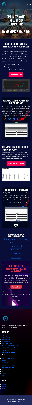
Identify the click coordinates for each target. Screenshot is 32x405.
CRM (15, 239)
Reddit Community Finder (8, 365)
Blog (3, 371)
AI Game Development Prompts (10, 345)
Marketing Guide (6, 336)
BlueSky (4, 386)
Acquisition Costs (17, 253)
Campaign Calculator (7, 364)
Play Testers (17, 257)
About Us (4, 360)
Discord (4, 384)
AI (8, 239)
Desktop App (5, 362)
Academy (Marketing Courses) (9, 358)
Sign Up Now (16, 287)
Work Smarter (5, 369)
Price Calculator (6, 339)
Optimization (17, 246)
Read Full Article (16, 300)
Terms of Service (12, 401)
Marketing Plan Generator (8, 337)
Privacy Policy (21, 399)
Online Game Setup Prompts (9, 347)
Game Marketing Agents (8, 367)
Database (24, 239)
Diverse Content (17, 250)
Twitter (3, 388)
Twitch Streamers (6, 349)
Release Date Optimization (8, 352)
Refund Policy (21, 401)
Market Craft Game (6, 350)
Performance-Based (17, 242)
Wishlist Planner (6, 341)
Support (4, 373)
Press (3, 375)
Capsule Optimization (7, 343)
